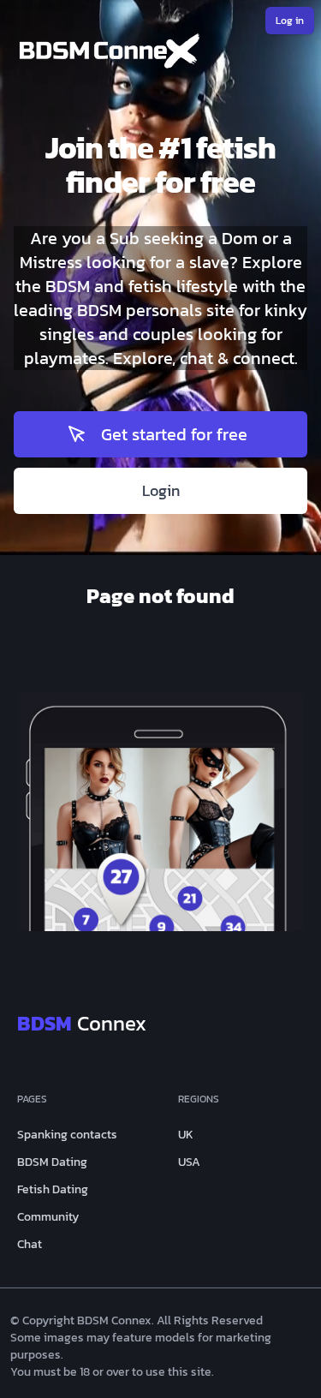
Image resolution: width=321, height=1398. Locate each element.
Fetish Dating (52, 1189)
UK (185, 1135)
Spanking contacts (67, 1135)
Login (161, 490)
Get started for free (174, 434)
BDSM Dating (52, 1162)
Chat (29, 1244)
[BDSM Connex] (160, 55)
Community (48, 1217)
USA (189, 1162)
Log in (290, 20)
